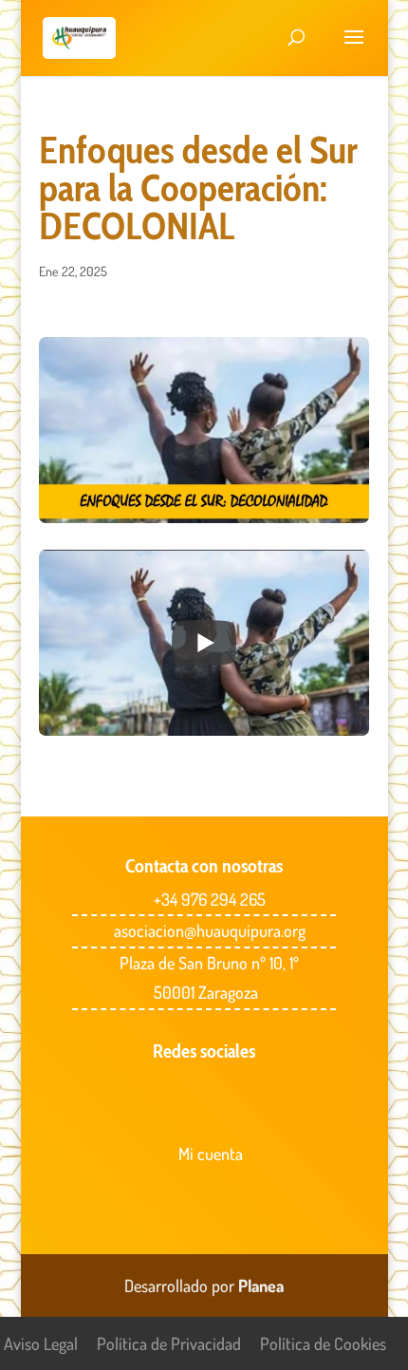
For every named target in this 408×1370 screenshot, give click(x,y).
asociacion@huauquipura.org (210, 930)
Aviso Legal (41, 1343)
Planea (261, 1285)
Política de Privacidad (169, 1343)
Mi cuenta (210, 1153)
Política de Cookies (323, 1343)
